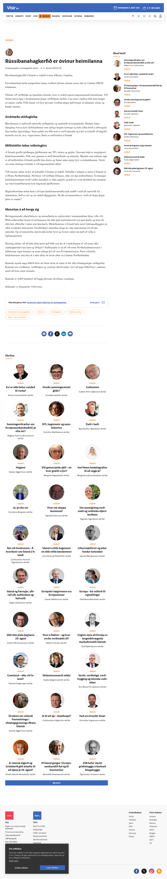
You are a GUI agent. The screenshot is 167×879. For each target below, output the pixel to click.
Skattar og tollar (75, 312)
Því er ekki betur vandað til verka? (139, 74)
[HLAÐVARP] (138, 16)
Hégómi (20, 467)
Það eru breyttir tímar (92, 716)
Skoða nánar (13, 861)
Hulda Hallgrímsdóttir (131, 160)
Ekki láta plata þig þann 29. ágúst (138, 169)
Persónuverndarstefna (14, 832)
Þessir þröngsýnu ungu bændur (138, 146)
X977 (151, 840)
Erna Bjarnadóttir (130, 102)
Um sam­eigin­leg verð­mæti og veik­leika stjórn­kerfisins (92, 511)
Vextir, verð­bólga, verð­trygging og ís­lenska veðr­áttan (92, 679)
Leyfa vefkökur (52, 868)
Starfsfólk (37, 843)
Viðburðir (153, 827)
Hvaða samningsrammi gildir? (137, 100)
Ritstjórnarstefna (40, 836)
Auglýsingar (38, 830)
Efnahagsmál (56, 312)
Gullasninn (92, 387)
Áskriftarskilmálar (40, 840)
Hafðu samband (39, 833)
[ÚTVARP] (150, 16)
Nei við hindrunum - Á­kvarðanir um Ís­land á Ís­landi (20, 552)
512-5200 (41, 826)
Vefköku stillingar (21, 868)
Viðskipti (132, 820)
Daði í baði (92, 424)
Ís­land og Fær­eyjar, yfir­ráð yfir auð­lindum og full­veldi (20, 595)
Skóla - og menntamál (17, 317)
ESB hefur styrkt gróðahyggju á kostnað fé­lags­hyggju (92, 767)
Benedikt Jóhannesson (132, 91)
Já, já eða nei (20, 508)
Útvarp (131, 837)
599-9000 (13, 842)
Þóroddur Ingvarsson (131, 114)
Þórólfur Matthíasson (131, 137)
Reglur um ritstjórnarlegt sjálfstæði (15, 828)
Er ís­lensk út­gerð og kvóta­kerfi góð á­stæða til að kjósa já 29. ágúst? (20, 767)
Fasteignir (153, 820)
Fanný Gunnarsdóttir (131, 77)
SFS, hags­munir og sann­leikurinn (138, 134)
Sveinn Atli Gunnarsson (132, 171)
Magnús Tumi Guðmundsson (134, 65)
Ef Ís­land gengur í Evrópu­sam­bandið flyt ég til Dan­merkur (56, 767)
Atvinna (152, 823)
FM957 (152, 837)
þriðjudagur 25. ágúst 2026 (128, 8)
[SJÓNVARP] (144, 16)
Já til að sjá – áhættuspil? (56, 716)
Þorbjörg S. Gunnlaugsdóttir (19, 312)
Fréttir (131, 817)
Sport (131, 823)
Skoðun (132, 830)
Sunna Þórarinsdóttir (131, 148)
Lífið (130, 827)
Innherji (152, 817)
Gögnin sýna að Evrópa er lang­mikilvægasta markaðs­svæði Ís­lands (92, 638)
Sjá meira (56, 783)
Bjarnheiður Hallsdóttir (132, 125)
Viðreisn (41, 312)
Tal (150, 843)
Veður (151, 830)
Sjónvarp (132, 833)
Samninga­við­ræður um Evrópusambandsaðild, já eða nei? (20, 428)
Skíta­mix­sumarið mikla (56, 675)
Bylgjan (152, 833)
